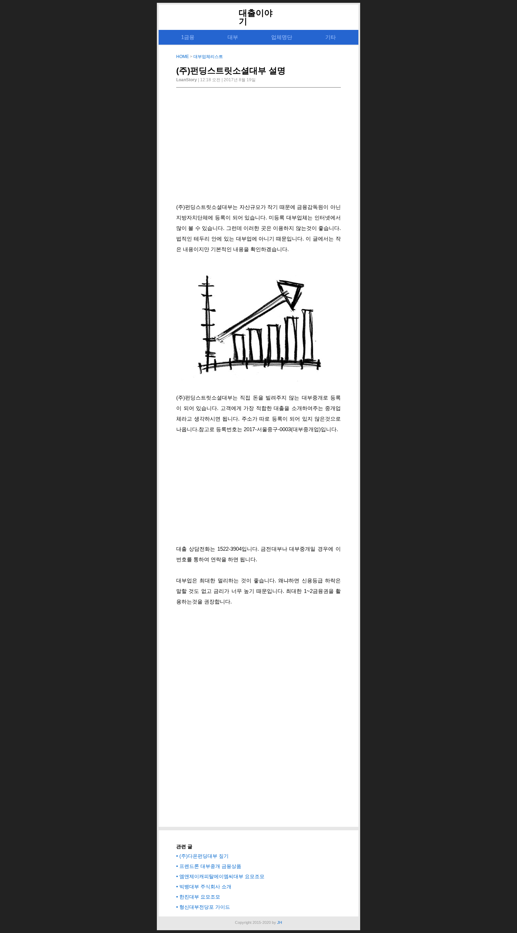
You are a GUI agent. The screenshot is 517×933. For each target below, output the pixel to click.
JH (279, 922)
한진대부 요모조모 (199, 897)
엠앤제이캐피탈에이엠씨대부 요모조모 (221, 876)
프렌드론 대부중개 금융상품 (210, 866)
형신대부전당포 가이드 (204, 907)
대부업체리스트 (208, 56)
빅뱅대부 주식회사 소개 (205, 886)
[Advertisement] (258, 147)
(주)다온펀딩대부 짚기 (204, 856)
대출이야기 (256, 17)
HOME (182, 56)
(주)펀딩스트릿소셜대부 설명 (231, 70)
